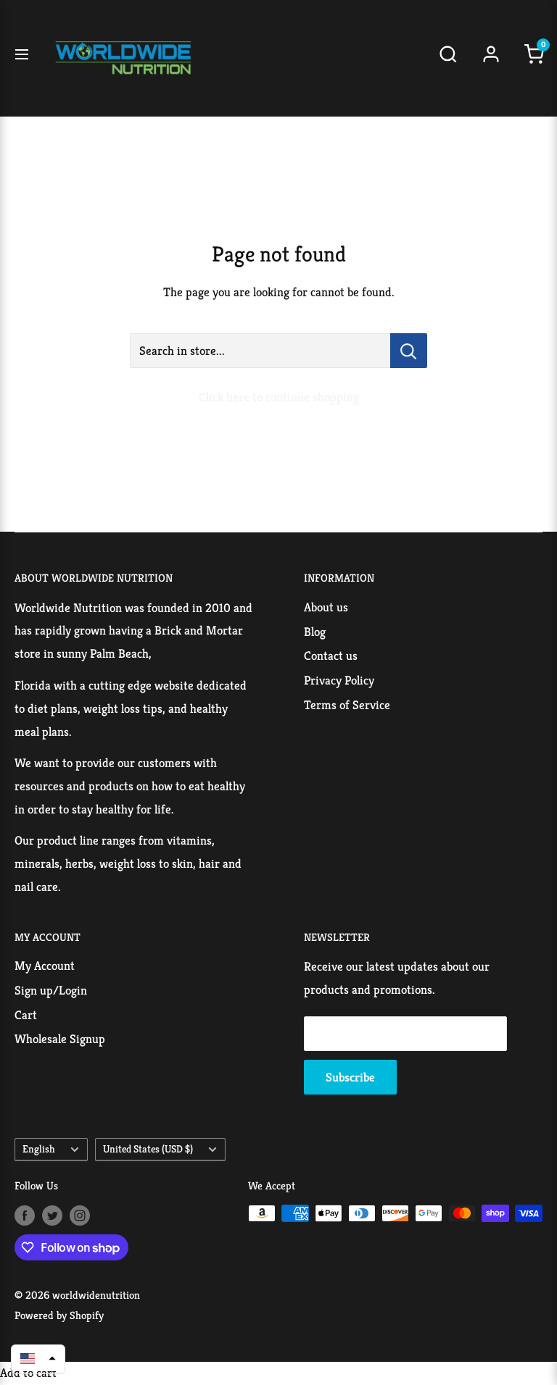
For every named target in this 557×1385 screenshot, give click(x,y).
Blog (315, 632)
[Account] (491, 58)
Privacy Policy (339, 680)
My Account (45, 966)
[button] (38, 1358)
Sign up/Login (51, 990)
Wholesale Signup (60, 1039)
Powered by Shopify (59, 1315)
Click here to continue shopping (279, 397)
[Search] (448, 58)
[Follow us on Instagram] (80, 1215)
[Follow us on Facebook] (25, 1215)
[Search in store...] (408, 350)
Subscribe (350, 1077)
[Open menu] (21, 58)
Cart (26, 1015)
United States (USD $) (148, 1148)
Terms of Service (347, 705)
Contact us (331, 656)
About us (326, 607)
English (38, 1148)
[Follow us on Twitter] (52, 1215)
